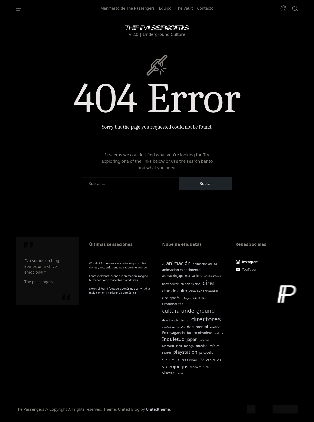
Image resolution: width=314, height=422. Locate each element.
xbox (180, 373)
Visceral (169, 372)
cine (208, 282)
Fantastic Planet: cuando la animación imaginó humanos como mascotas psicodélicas (118, 278)
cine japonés (171, 298)
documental (197, 326)
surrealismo (187, 360)
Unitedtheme (158, 409)
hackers (218, 333)
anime (197, 275)
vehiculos (213, 360)
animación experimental (181, 269)
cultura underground (188, 310)
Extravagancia (173, 332)
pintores (166, 352)
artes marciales (212, 275)
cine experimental (203, 291)
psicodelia (206, 352)
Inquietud (173, 339)
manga (189, 346)
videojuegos (175, 366)
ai (163, 264)
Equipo (165, 8)
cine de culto (174, 291)
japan (192, 339)
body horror (170, 284)
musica (201, 345)
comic (199, 297)
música (215, 346)
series (169, 359)
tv (201, 359)
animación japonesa (176, 276)
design (184, 320)
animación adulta (205, 264)
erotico (215, 327)
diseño (181, 327)
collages (186, 298)
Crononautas (172, 304)
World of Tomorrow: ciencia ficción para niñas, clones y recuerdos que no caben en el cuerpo (118, 265)
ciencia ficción (190, 284)
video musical (200, 367)
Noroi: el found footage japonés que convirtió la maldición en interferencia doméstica (119, 291)
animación (178, 263)
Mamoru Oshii (172, 346)
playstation (185, 352)
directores (206, 319)
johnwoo (204, 339)
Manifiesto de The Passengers (127, 8)
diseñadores (168, 327)
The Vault (184, 8)
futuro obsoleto (199, 332)
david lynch (170, 320)
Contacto (205, 8)
